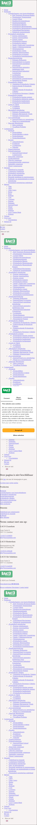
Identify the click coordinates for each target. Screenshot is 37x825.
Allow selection (18, 435)
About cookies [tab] (18, 398)
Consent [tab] (7, 398)
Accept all (18, 430)
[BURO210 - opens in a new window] (27, 390)
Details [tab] (30, 398)
